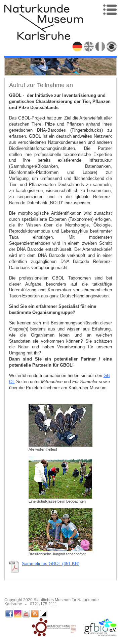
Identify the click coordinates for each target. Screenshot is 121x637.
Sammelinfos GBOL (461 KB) (50, 563)
